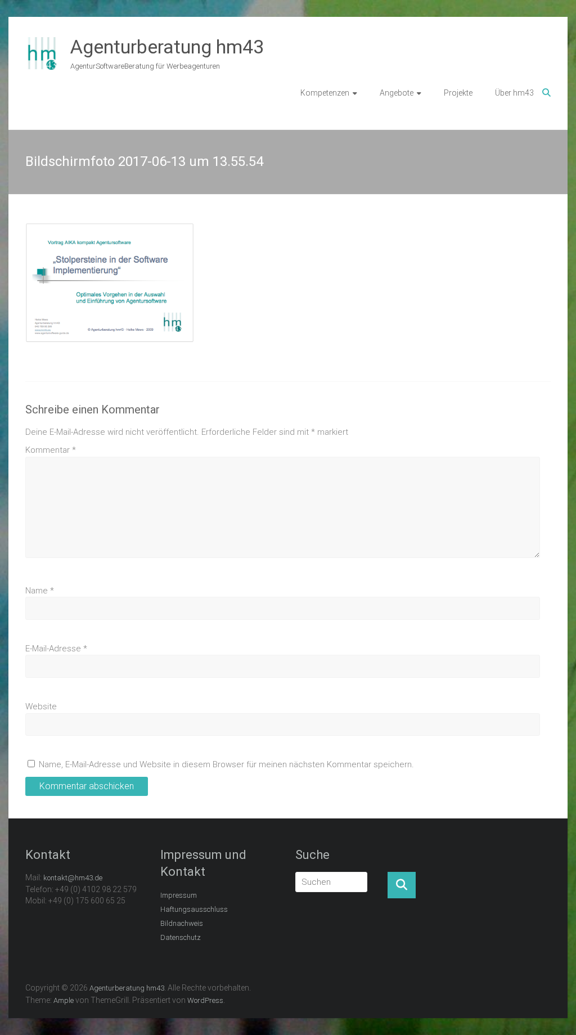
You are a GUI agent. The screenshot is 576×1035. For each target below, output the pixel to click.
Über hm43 (514, 92)
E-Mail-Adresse (56, 649)
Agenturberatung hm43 (167, 46)
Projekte (458, 92)
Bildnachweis (181, 923)
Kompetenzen (324, 92)
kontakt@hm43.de (72, 878)
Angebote (396, 92)
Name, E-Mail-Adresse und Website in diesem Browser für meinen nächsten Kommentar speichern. (226, 764)
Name (39, 591)
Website (41, 706)
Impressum (178, 895)
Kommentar (50, 450)
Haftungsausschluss (194, 909)
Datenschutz (180, 937)
